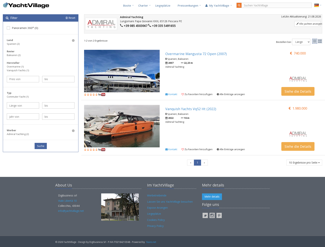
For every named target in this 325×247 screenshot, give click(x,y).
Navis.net (151, 242)
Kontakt (172, 94)
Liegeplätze (162, 5)
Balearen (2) (14, 55)
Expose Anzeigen (157, 207)
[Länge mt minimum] (23, 105)
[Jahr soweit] (58, 116)
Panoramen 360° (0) (25, 28)
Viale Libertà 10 (67, 200)
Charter (143, 5)
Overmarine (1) (15, 66)
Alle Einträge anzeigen (232, 94)
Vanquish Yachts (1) (18, 70)
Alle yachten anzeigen (310, 23)
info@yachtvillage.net (71, 211)
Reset (71, 18)
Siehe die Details (298, 91)
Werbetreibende (156, 195)
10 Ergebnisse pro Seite (303, 162)
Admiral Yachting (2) (18, 134)
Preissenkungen (188, 5)
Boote (127, 5)
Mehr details (211, 196)
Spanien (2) (13, 43)
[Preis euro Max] (58, 79)
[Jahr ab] (23, 116)
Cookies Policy (156, 220)
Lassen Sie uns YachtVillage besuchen (170, 201)
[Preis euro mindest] (23, 79)
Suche (40, 146)
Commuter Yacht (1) (18, 96)
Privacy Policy (155, 226)
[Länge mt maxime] (58, 105)
